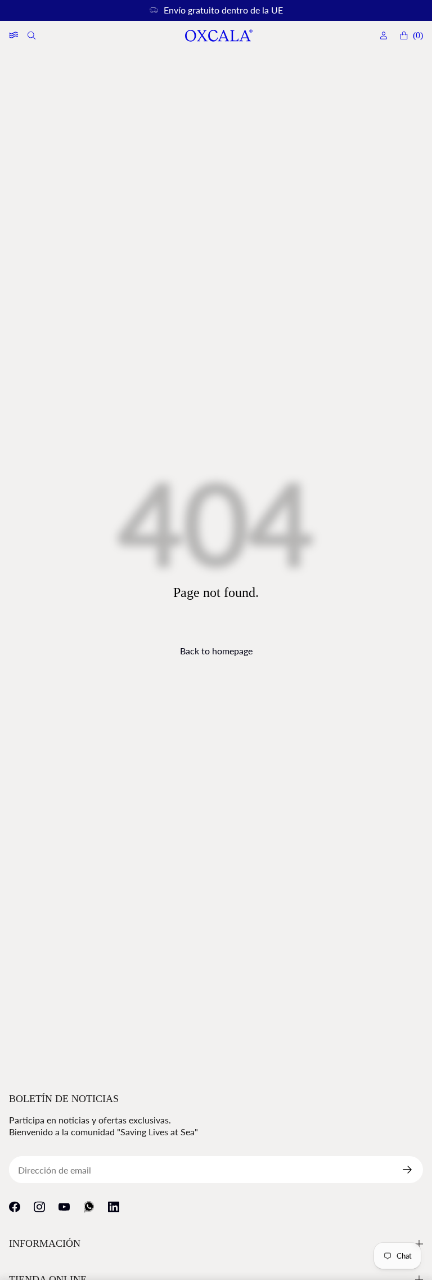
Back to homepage (216, 650)
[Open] (13, 35)
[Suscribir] (411, 1169)
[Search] (32, 35)
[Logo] (218, 35)
